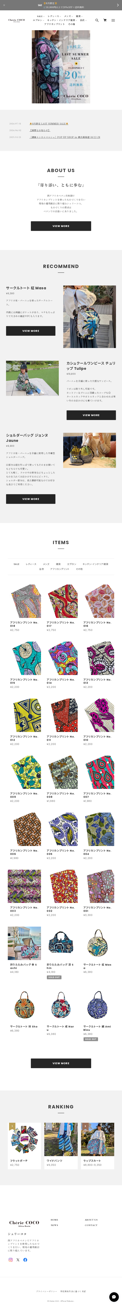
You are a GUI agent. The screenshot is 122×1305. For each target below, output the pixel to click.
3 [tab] (63, 97)
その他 (71, 24)
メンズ (67, 16)
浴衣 (82, 20)
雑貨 (78, 16)
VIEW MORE (61, 226)
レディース (53, 16)
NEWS (54, 1225)
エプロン (37, 20)
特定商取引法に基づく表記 (73, 1291)
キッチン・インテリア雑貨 (61, 20)
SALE (40, 16)
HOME (54, 1219)
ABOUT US (91, 1219)
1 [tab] (58, 97)
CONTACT (91, 1225)
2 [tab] (61, 97)
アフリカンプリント (54, 24)
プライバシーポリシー (46, 1291)
